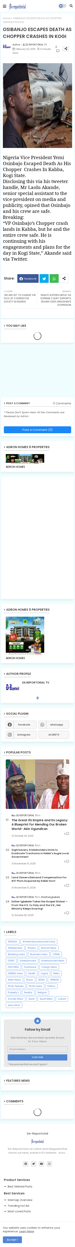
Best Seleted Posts (20, 1186)
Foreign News (49, 967)
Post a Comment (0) (37, 430)
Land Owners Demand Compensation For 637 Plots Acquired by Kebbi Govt (39, 879)
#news (32, 948)
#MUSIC (13, 941)
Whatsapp (54, 278)
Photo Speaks (16, 986)
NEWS (41, 979)
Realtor (28, 992)
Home (7, 18)
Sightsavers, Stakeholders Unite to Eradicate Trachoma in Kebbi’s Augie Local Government (40, 853)
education (14, 1005)
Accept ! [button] (12, 1240)
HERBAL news (15, 973)
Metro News (14, 979)
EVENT (11, 960)
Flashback (30, 967)
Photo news (35, 986)
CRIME (56, 954)
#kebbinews (15, 948)
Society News (15, 998)
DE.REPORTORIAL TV (35, 682)
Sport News (46, 998)
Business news (39, 954)
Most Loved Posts (19, 1211)
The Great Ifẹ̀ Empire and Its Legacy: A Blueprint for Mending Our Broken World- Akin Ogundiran (40, 824)
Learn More (26, 1231)
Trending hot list (18, 1206)
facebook (24, 724)
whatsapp (56, 724)
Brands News (48, 948)
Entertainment (28, 960)
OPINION (54, 979)
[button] (71, 6)
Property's (13, 992)
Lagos (44, 973)
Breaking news (16, 954)
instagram (23, 734)
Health (32, 973)
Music (29, 979)
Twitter (44, 278)
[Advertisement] (31, 372)
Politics (51, 986)
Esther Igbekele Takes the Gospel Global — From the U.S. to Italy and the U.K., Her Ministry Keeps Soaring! (40, 905)
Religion (42, 992)
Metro (56, 973)
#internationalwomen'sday (39, 941)
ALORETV (53, 734)
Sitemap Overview (20, 1200)
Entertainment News (52, 960)
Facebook (30, 278)
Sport (31, 998)
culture (62, 998)
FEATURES (13, 967)
